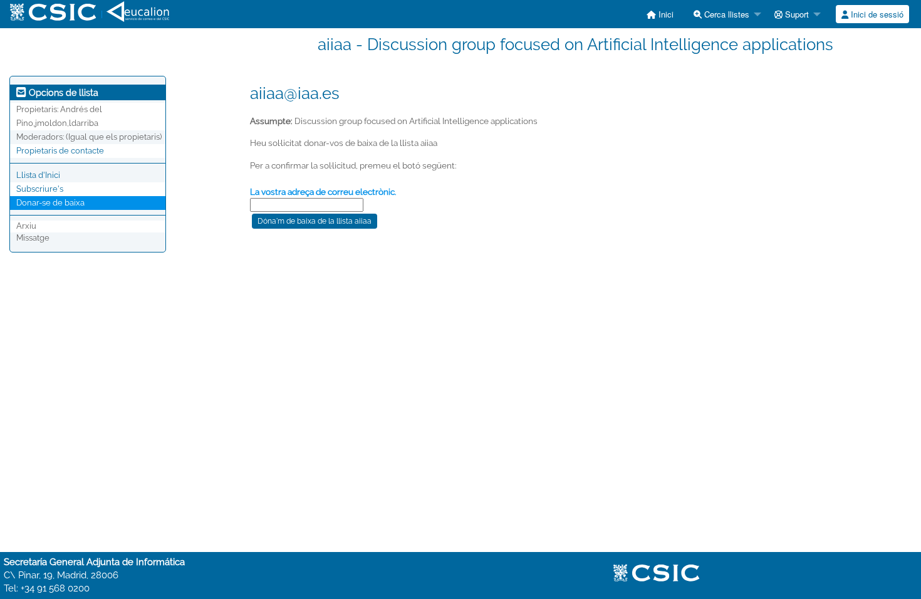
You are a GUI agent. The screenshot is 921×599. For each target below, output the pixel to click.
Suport (796, 14)
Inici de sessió (875, 14)
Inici (665, 14)
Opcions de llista (62, 93)
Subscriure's (39, 189)
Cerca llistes (725, 14)
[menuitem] (660, 14)
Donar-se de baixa (50, 202)
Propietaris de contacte (60, 150)
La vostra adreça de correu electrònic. (323, 192)
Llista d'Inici (38, 175)
